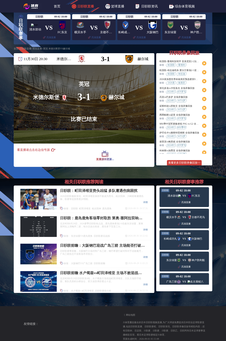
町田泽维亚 (85, 208)
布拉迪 (181, 74)
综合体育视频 (185, 6)
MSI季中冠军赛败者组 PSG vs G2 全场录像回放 (183, 124)
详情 (145, 202)
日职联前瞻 (99, 263)
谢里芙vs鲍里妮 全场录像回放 (174, 141)
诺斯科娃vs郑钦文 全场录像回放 (175, 106)
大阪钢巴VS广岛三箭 (81, 263)
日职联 (74, 208)
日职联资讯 (149, 6)
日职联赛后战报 (102, 236)
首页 (57, 6)
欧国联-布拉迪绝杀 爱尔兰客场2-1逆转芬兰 (181, 70)
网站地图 (130, 315)
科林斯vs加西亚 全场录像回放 (174, 150)
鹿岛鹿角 (107, 208)
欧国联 (171, 65)
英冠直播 (37, 49)
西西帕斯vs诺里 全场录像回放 (174, 115)
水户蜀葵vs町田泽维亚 (82, 291)
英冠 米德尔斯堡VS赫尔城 (56, 49)
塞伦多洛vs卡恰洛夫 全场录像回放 (177, 88)
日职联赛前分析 (103, 291)
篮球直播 (117, 6)
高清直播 (51, 37)
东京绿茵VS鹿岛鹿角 (81, 236)
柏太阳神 (96, 208)
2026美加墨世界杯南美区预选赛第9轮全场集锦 (183, 79)
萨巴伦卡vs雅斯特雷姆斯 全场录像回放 (179, 133)
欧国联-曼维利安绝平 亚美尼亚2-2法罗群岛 (181, 61)
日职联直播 (85, 6)
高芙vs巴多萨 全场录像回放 (173, 97)
